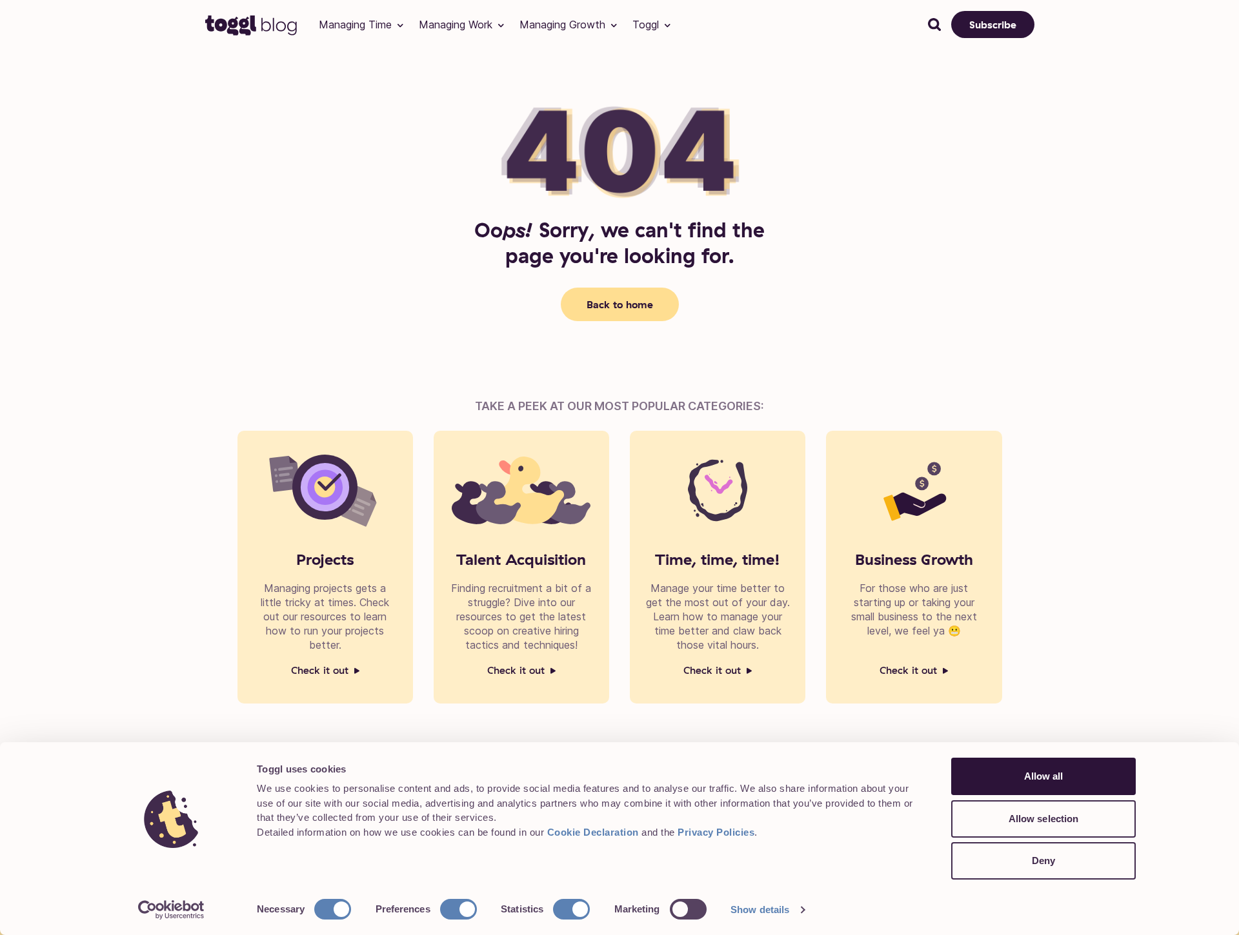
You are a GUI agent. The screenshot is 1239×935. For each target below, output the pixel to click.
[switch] (458, 909)
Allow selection (1044, 818)
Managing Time (355, 24)
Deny (1043, 860)
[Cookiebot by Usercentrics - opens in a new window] (171, 910)
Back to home (620, 304)
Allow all (1043, 776)
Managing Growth (562, 24)
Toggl (645, 24)
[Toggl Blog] (251, 24)
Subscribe (992, 24)
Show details (759, 909)
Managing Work (455, 24)
